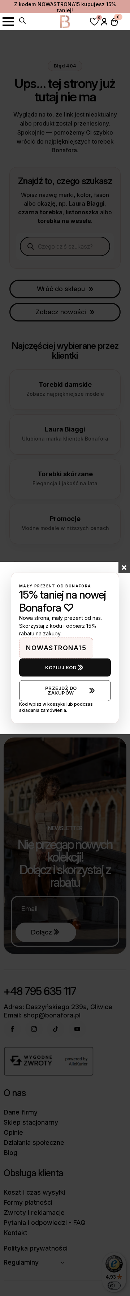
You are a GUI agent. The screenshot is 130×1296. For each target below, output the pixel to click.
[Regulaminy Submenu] (65, 1262)
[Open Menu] (8, 21)
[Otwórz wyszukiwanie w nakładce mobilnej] (22, 20)
